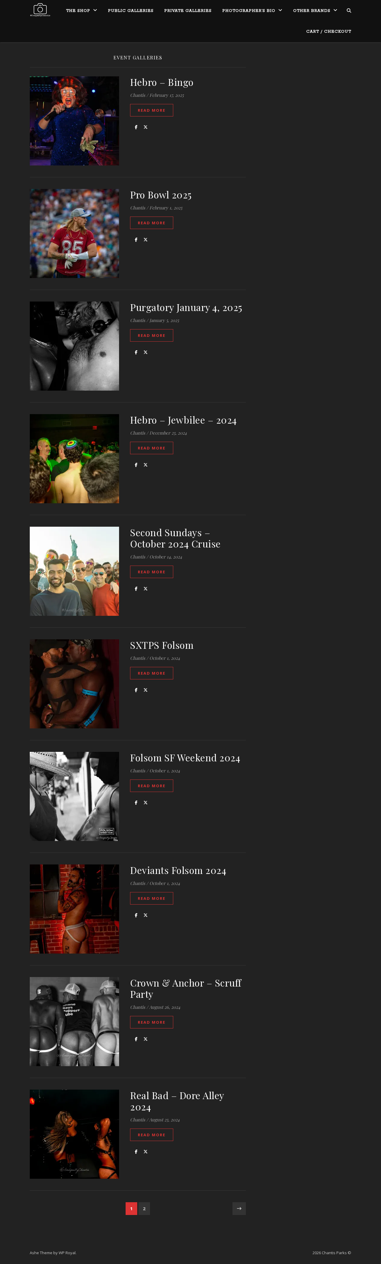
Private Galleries (188, 10)
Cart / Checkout (328, 31)
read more (151, 110)
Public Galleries (131, 10)
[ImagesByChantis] (40, 10)
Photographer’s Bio (248, 10)
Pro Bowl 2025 (161, 194)
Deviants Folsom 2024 (178, 870)
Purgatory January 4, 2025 (186, 307)
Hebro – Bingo (162, 81)
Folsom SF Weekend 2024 (185, 757)
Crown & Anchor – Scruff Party (185, 988)
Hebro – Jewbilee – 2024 (183, 419)
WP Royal (67, 1252)
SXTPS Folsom (161, 644)
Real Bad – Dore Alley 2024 (177, 1101)
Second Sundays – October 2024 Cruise (175, 538)
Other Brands (311, 10)
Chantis (137, 95)
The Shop (78, 10)
